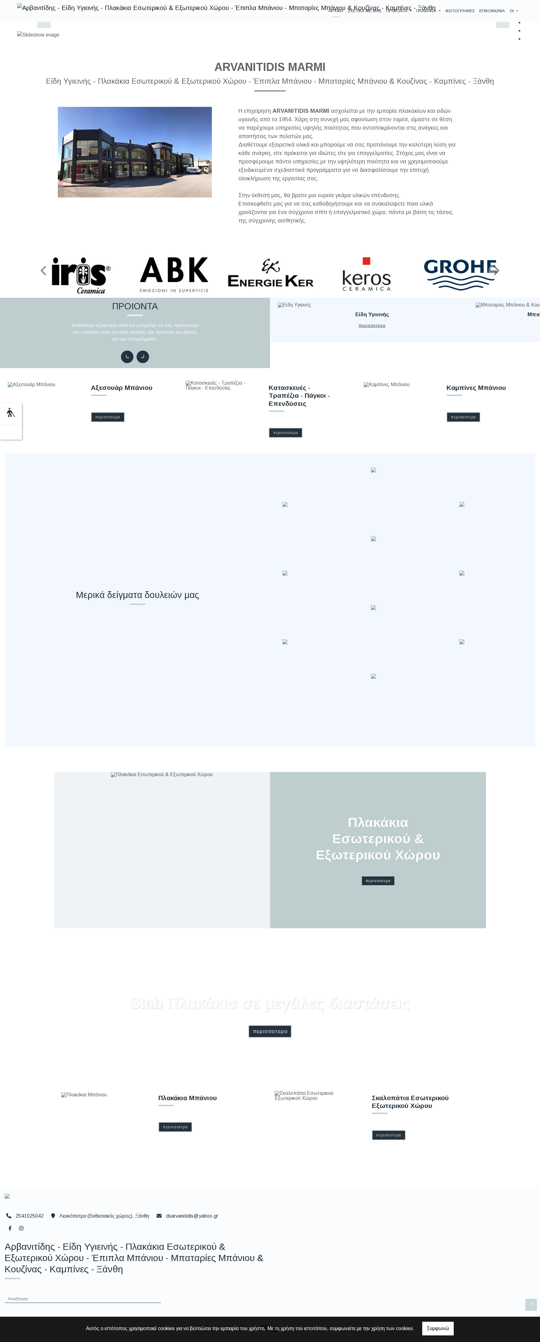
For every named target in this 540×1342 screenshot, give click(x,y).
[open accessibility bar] (11, 413)
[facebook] (9, 1228)
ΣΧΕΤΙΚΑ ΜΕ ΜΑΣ (365, 10)
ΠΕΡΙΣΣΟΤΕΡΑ (372, 325)
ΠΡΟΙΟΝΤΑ (397, 10)
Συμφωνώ (438, 1328)
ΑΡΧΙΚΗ (335, 10)
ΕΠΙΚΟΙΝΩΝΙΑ (492, 10)
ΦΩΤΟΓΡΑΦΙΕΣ (460, 10)
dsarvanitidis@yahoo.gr (192, 1216)
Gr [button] (512, 10)
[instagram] (21, 1228)
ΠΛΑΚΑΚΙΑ (427, 10)
